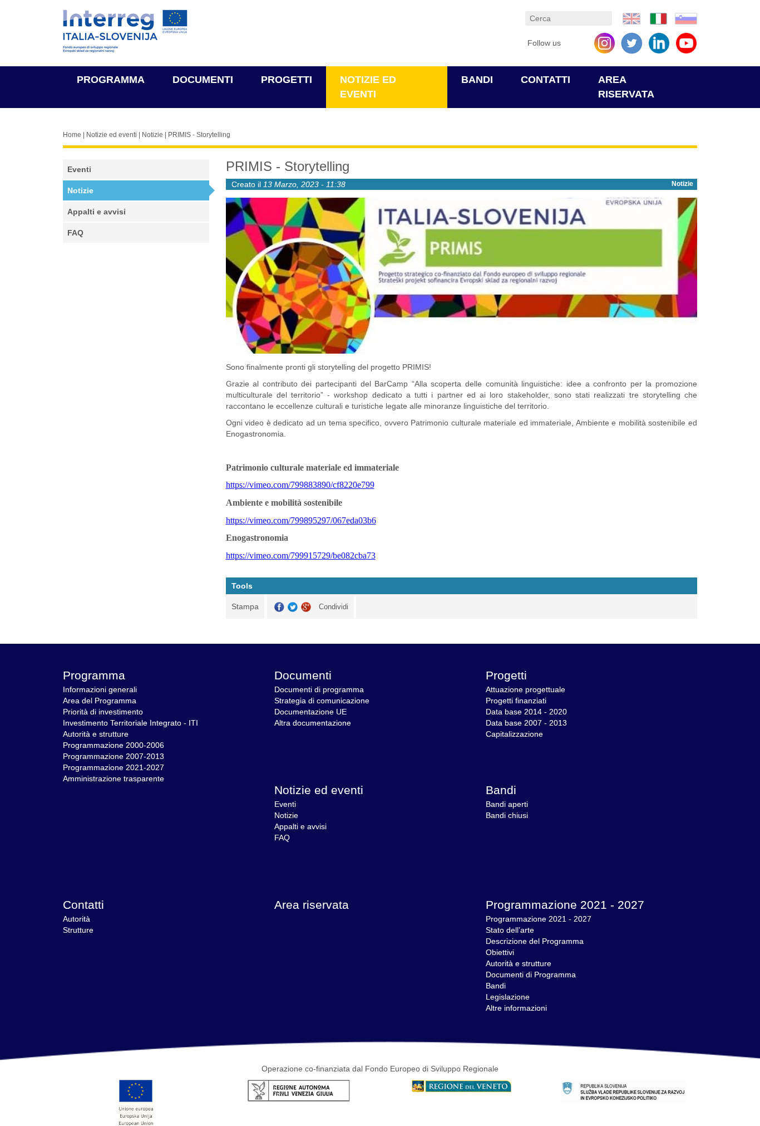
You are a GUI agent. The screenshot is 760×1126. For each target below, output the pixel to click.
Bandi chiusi (507, 815)
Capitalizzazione (514, 734)
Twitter (293, 607)
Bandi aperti (507, 804)
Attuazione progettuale (525, 689)
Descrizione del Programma (535, 941)
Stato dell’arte (510, 930)
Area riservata (311, 904)
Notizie (152, 135)
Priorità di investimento (103, 711)
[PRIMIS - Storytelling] (631, 17)
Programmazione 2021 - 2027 (565, 904)
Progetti (286, 79)
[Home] (125, 31)
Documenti (202, 79)
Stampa (245, 606)
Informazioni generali (100, 689)
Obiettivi (500, 952)
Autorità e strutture (96, 734)
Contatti (545, 79)
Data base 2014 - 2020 (526, 711)
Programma (111, 79)
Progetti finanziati (516, 700)
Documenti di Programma (531, 974)
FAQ (75, 232)
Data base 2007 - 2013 (526, 722)
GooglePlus (306, 607)
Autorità (76, 918)
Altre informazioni (516, 1007)
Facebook (279, 607)
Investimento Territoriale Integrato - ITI (130, 722)
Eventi (79, 169)
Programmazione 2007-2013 (113, 756)
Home (72, 135)
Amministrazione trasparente (113, 778)
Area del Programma (99, 700)
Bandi (477, 79)
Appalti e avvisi (96, 211)
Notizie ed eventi (111, 135)
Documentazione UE (310, 711)
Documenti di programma (319, 689)
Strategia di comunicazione (321, 700)
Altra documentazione (312, 722)
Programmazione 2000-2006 (113, 745)
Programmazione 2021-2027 (113, 767)
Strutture (78, 930)
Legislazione (508, 996)
